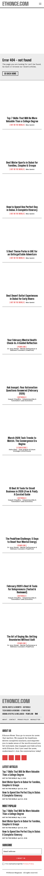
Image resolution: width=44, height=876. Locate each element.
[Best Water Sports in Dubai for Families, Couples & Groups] (22, 147)
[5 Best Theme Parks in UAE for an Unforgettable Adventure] (22, 235)
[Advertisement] (22, 31)
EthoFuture (21, 448)
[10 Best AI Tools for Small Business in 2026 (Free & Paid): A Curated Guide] (22, 472)
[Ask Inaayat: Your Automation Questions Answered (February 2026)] (22, 372)
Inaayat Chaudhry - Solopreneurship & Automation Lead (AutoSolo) (22, 400)
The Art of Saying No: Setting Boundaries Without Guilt (22, 638)
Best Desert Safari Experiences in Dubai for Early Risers (22, 297)
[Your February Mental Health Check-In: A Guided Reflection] (22, 324)
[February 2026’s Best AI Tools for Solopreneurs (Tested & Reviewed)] (22, 570)
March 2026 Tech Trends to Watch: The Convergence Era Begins (22, 441)
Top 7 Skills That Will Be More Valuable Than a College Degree (22, 120)
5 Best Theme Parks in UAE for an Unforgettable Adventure (22, 253)
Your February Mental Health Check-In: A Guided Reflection (22, 341)
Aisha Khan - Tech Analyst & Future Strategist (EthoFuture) (22, 450)
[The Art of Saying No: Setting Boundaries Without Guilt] (22, 621)
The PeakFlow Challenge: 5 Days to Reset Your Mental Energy (22, 540)
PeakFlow (21, 347)
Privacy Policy (28, 864)
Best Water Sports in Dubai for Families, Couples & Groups (22, 164)
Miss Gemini (30, 125)
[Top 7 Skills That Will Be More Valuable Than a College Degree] (22, 102)
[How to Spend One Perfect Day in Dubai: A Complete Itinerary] (22, 191)
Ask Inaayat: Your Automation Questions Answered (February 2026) (22, 390)
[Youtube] (24, 757)
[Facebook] (5, 757)
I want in (20, 858)
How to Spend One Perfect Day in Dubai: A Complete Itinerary (22, 208)
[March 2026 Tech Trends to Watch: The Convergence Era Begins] (22, 422)
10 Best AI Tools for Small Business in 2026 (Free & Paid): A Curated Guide (22, 491)
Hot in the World (17, 125)
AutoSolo (21, 397)
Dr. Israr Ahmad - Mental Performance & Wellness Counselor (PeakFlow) (22, 349)
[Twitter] (17, 757)
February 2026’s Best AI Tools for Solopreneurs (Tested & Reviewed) (22, 589)
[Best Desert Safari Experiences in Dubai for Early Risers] (22, 280)
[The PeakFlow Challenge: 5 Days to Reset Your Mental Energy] (22, 523)
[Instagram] (11, 757)
